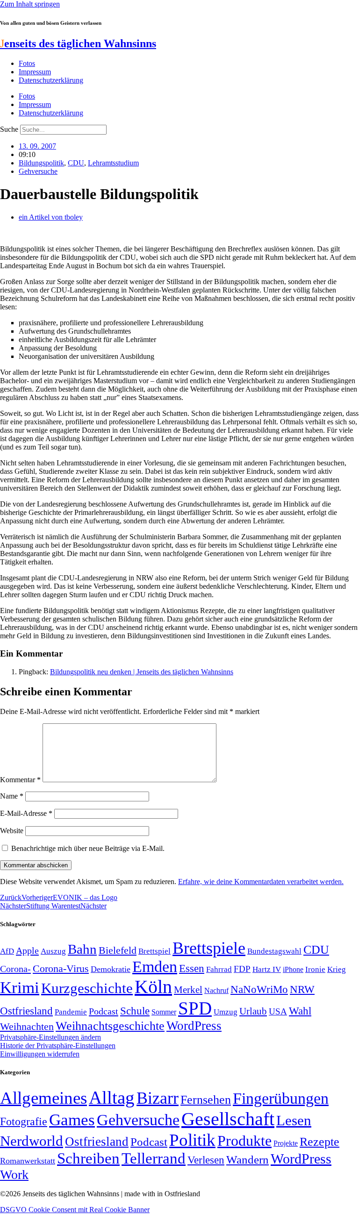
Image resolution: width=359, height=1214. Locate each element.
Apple (27, 950)
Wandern (247, 1159)
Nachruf (216, 990)
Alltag (112, 1097)
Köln (153, 986)
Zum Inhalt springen (30, 4)
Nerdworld (31, 1141)
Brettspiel (154, 951)
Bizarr (157, 1098)
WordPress (194, 1026)
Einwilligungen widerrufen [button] (39, 1054)
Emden (154, 966)
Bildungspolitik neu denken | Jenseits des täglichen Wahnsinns (141, 672)
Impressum (35, 72)
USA (278, 1011)
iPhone (293, 969)
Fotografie (23, 1121)
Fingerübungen (281, 1098)
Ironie (315, 969)
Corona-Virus (61, 968)
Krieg (336, 969)
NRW (302, 989)
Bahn (82, 949)
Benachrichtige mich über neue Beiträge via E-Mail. (88, 848)
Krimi (19, 987)
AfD (7, 951)
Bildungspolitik (41, 163)
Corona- (15, 969)
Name (11, 796)
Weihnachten (27, 1026)
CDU (76, 163)
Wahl (300, 1011)
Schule (135, 1011)
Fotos (27, 63)
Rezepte (319, 1142)
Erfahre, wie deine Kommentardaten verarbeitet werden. (261, 882)
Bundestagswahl (274, 951)
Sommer (163, 1011)
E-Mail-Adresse (26, 813)
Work (14, 1174)
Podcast (103, 1011)
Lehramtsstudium (113, 163)
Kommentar (20, 780)
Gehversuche (38, 171)
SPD (195, 1008)
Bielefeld (117, 950)
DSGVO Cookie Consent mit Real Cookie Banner (75, 1210)
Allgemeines (43, 1097)
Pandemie (71, 1011)
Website (11, 831)
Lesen (293, 1120)
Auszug (53, 951)
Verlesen (205, 1160)
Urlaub (253, 1011)
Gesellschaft (227, 1118)
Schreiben (88, 1158)
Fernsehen (205, 1100)
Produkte (244, 1140)
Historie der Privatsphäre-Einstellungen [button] (57, 1046)
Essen (191, 968)
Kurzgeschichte (87, 988)
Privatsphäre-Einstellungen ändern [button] (50, 1037)
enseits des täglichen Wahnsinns (78, 43)
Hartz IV (266, 969)
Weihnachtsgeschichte (110, 1026)
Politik (192, 1140)
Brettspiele (208, 948)
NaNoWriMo (259, 989)
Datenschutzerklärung (51, 80)
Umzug (225, 1011)
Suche (9, 129)
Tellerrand (154, 1158)
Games (72, 1120)
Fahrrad (219, 969)
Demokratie (110, 969)
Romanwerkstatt (27, 1160)
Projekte (285, 1143)
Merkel (188, 990)
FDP (242, 969)
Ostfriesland (26, 1011)
